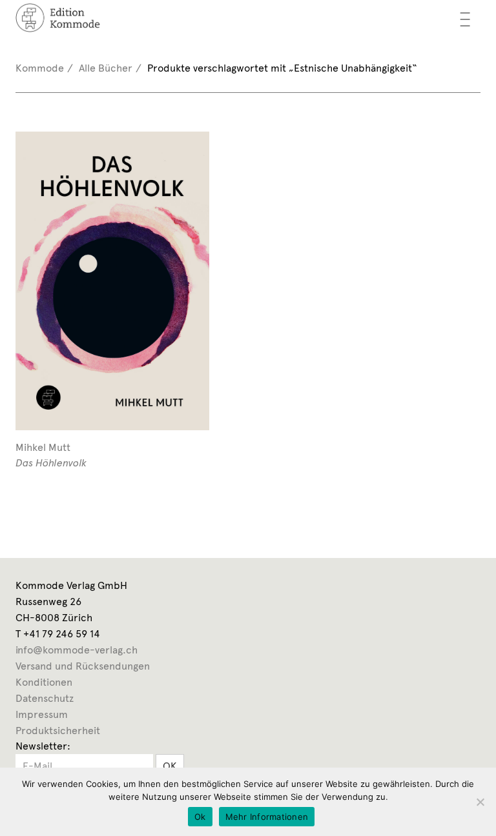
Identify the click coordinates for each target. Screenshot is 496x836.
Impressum (42, 714)
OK (170, 766)
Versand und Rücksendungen (83, 666)
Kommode (40, 68)
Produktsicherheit (58, 730)
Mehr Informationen (267, 816)
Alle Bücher (105, 68)
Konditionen (44, 682)
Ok (200, 816)
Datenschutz (45, 698)
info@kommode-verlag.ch (77, 650)
